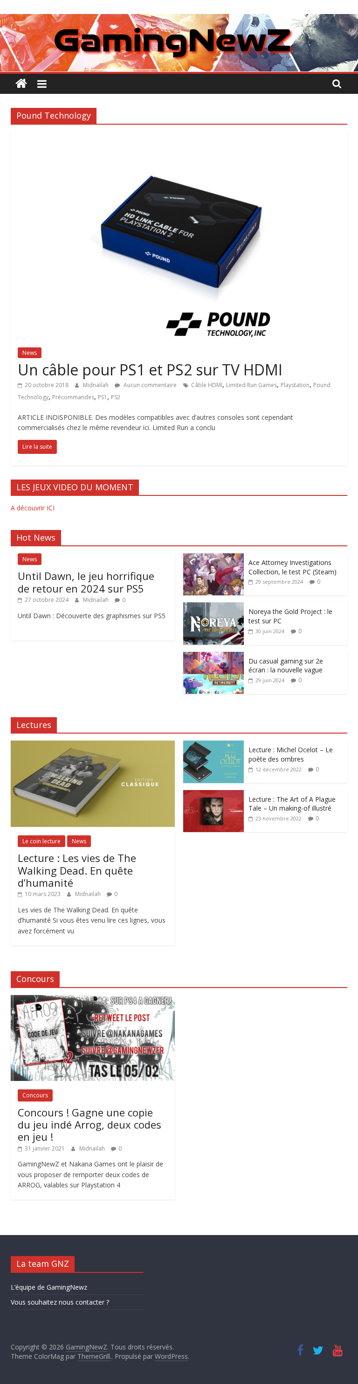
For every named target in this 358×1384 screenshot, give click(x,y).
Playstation (295, 385)
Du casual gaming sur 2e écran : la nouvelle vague (285, 666)
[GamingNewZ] (179, 19)
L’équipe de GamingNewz (49, 1287)
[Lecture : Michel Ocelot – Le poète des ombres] (213, 745)
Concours (35, 1095)
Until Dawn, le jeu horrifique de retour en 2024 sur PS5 (86, 582)
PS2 (115, 397)
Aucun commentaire (149, 385)
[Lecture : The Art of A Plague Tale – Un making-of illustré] (213, 795)
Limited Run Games (251, 385)
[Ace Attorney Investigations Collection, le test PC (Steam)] (213, 558)
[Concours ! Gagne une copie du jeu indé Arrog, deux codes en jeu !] (93, 1000)
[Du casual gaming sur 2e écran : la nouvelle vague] (213, 656)
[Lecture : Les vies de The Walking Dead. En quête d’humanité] (93, 745)
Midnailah (96, 385)
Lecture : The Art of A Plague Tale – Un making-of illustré (292, 804)
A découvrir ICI (33, 507)
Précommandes (73, 397)
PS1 (102, 397)
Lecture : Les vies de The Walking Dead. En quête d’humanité (77, 870)
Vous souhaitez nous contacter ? (60, 1302)
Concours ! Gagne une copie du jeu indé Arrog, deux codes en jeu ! (89, 1124)
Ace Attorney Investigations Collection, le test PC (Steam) (292, 567)
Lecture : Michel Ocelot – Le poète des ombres (290, 754)
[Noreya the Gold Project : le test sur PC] (213, 607)
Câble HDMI (206, 385)
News (29, 353)
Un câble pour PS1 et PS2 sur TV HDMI (150, 370)
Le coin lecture (41, 841)
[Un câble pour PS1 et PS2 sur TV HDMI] (179, 137)
